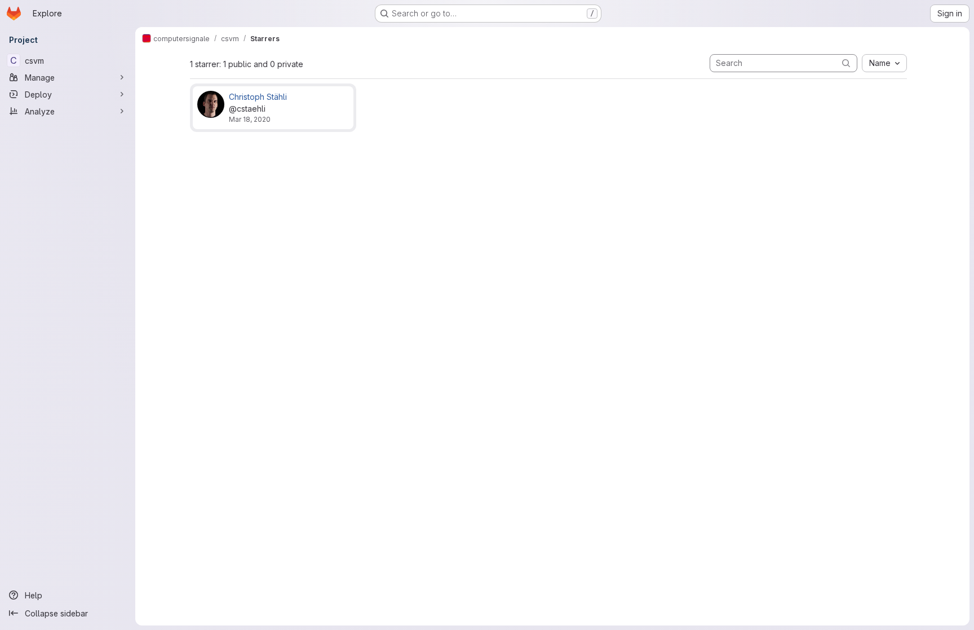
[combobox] (884, 63)
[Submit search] (846, 63)
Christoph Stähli (258, 97)
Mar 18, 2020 (250, 119)
